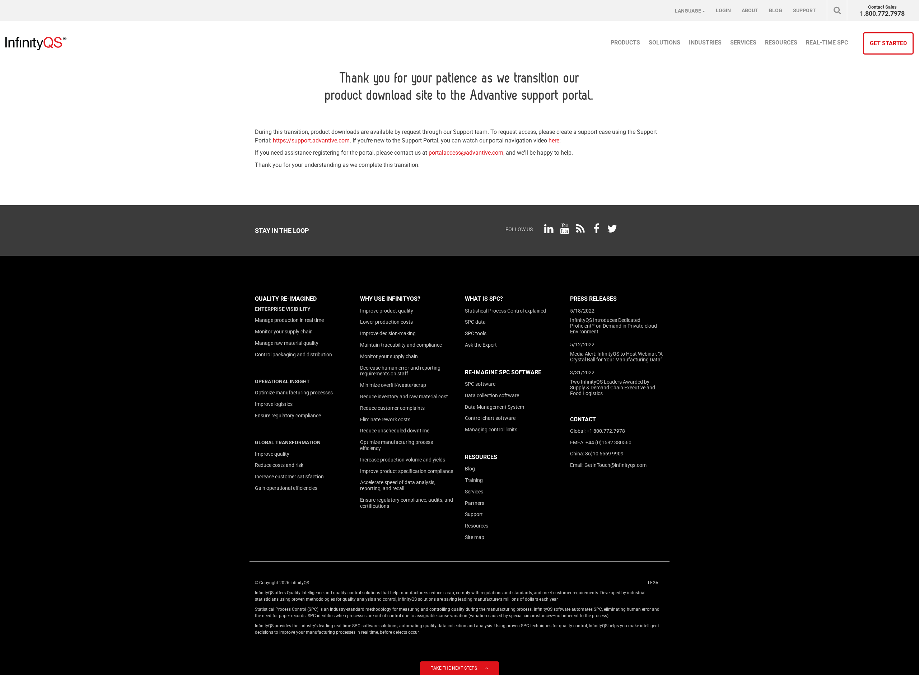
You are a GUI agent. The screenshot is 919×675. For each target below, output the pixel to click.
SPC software (480, 384)
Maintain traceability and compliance (401, 345)
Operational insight (282, 381)
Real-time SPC (827, 42)
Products (625, 42)
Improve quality (272, 454)
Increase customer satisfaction (289, 476)
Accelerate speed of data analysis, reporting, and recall (397, 485)
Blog (470, 469)
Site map (474, 537)
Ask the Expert (481, 345)
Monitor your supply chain (284, 331)
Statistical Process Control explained (505, 311)
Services (474, 491)
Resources (481, 457)
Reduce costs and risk (279, 465)
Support (474, 514)
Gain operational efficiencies (286, 488)
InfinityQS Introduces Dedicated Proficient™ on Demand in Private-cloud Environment (613, 325)
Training (474, 480)
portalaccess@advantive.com (466, 152)
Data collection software (492, 395)
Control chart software (490, 418)
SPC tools (475, 333)
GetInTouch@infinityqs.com (615, 465)
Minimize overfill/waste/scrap (393, 385)
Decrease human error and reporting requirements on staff (400, 371)
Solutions (664, 42)
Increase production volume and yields (402, 460)
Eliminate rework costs (385, 419)
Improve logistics (274, 404)
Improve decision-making (388, 333)
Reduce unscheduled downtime (394, 430)
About (750, 10)
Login (723, 10)
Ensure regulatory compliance (288, 415)
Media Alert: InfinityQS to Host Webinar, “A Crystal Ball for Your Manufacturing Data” (616, 356)
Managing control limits (491, 429)
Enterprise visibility (283, 309)
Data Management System (494, 407)
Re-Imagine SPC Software (503, 372)
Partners (474, 503)
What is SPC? (484, 298)
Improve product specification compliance (406, 471)
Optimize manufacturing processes (294, 392)
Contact (583, 419)
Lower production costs (386, 322)
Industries (705, 42)
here (554, 140)
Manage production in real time (289, 320)
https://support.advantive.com (311, 140)
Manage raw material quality (286, 343)
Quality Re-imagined (286, 298)
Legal (654, 582)
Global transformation (288, 442)
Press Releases (593, 298)
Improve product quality (386, 311)
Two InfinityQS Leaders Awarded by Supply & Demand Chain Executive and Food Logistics (612, 387)
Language (688, 10)
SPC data (475, 322)
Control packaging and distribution (293, 354)
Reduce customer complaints (392, 408)
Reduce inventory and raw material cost (404, 396)
